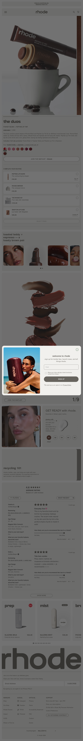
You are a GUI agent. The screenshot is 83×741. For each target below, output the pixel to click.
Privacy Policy (67, 385)
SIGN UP (61, 379)
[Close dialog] (77, 349)
